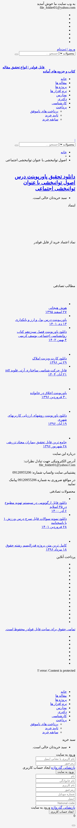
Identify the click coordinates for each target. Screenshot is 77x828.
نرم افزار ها (58, 91)
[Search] (16, 54)
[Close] (73, 825)
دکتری (62, 99)
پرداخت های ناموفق (44, 111)
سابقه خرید (50, 119)
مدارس (61, 95)
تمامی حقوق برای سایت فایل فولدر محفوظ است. (40, 629)
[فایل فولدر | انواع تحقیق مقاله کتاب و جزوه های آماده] (60, 136)
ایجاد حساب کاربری (62, 811)
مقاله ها (61, 83)
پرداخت (61, 107)
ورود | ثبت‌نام (66, 49)
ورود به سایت (66, 771)
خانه (64, 79)
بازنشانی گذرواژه (63, 767)
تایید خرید (51, 115)
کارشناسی (59, 103)
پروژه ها (61, 87)
